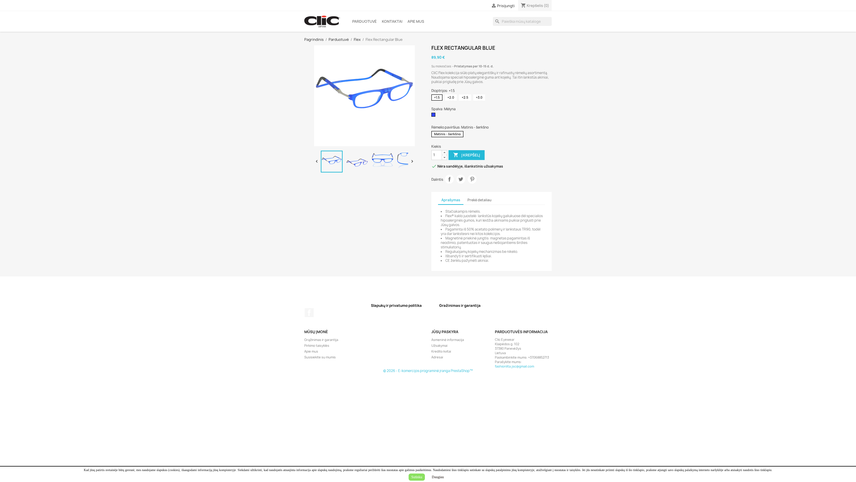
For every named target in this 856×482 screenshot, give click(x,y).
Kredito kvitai (441, 351)
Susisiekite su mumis (320, 357)
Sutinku (416, 477)
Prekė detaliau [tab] (479, 200)
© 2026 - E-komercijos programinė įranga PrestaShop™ (428, 370)
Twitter (460, 179)
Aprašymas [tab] (450, 200)
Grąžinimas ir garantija (321, 340)
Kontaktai (392, 21)
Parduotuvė (364, 21)
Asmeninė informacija (447, 340)
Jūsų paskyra (444, 331)
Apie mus (415, 21)
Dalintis (449, 179)
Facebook (309, 312)
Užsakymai (439, 345)
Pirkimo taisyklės (316, 345)
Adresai (437, 357)
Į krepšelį (466, 155)
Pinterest (472, 179)
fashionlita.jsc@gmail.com (514, 366)
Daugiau (438, 477)
